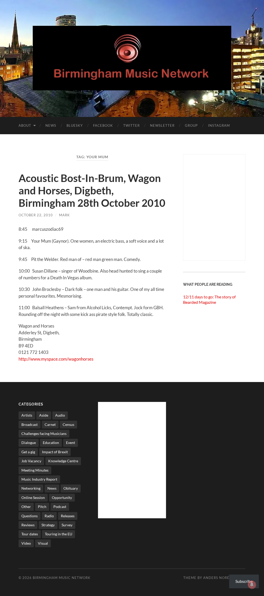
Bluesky (75, 125)
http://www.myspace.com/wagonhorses (56, 359)
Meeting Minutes (34, 470)
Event (70, 442)
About (25, 125)
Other (26, 506)
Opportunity (62, 497)
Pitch (42, 506)
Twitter (131, 125)
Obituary (70, 488)
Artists (26, 415)
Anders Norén (217, 578)
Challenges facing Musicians (44, 433)
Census (68, 424)
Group (191, 125)
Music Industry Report (39, 479)
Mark (64, 215)
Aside (43, 415)
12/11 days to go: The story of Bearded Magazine (209, 299)
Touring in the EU (58, 534)
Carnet (50, 424)
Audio (60, 415)
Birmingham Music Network (61, 578)
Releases (68, 516)
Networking (30, 488)
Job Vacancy (31, 461)
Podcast (59, 506)
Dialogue (28, 442)
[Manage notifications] (252, 585)
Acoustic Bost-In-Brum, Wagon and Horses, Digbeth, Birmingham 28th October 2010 (92, 190)
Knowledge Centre (63, 461)
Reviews (28, 525)
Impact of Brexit (55, 452)
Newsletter (162, 125)
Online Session (33, 497)
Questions (29, 516)
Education (51, 442)
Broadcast (29, 424)
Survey (67, 525)
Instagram (219, 125)
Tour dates (29, 534)
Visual (43, 543)
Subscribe (244, 581)
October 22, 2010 (36, 215)
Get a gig (28, 452)
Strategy (48, 525)
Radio (49, 516)
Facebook (103, 125)
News (50, 125)
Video (26, 543)
